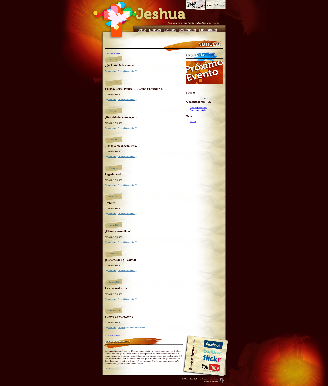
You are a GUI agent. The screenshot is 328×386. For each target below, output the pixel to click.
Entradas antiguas (112, 53)
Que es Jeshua (195, 5)
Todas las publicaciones (198, 108)
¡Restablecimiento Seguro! (122, 117)
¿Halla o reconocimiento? (121, 145)
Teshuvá (110, 202)
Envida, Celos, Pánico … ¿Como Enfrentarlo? (134, 88)
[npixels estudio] (221, 380)
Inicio (142, 30)
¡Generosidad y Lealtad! (120, 260)
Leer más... (108, 368)
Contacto (215, 5)
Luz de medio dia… (117, 288)
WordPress (213, 381)
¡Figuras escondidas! (118, 231)
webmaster (112, 71)
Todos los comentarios (198, 110)
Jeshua (139, 19)
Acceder (193, 122)
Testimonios (187, 30)
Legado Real (113, 174)
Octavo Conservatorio (119, 317)
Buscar (190, 92)
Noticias (155, 30)
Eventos (170, 30)
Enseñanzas (208, 30)
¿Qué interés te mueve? (119, 65)
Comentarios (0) (131, 71)
